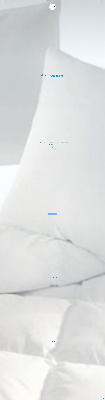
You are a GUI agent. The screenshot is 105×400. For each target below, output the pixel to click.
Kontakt (12, 1)
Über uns (6, 1)
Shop (2, 1)
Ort (9, 1)
